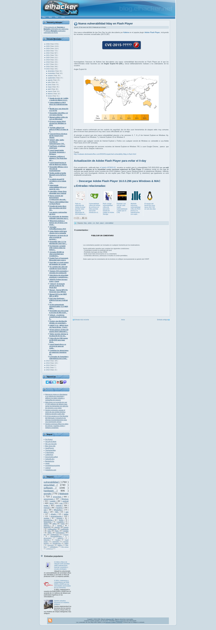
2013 (48, 363)
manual (47, 508)
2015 (48, 69)
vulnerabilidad (52, 482)
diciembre (51, 71)
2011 (48, 367)
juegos (66, 527)
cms (49, 531)
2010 (48, 370)
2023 (48, 51)
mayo (50, 87)
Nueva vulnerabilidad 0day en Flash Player (105, 23)
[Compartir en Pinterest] (86, 218)
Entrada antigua (162, 320)
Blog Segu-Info (50, 446)
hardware (50, 490)
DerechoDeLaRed (51, 457)
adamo (60, 545)
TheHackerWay (50, 450)
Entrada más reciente (81, 320)
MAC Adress (64, 547)
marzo (50, 91)
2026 (48, 44)
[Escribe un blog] (77, 218)
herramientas (49, 520)
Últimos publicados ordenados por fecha (55, 31)
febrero (50, 94)
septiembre (52, 78)
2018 (48, 62)
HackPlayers (49, 448)
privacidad (57, 497)
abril (49, 89)
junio (50, 85)
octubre (50, 76)
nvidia (46, 505)
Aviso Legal (119, 620)
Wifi (57, 512)
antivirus (47, 525)
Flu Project (48, 439)
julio (49, 82)
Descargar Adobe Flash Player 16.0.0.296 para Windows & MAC (119, 181)
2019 (48, 60)
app (67, 512)
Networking (48, 522)
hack (63, 524)
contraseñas (52, 529)
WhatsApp (58, 510)
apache (57, 527)
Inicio (123, 320)
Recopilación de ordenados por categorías (56, 28)
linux (52, 503)
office (55, 524)
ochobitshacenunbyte (52, 465)
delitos (66, 543)
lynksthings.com (50, 470)
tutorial (59, 505)
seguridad (50, 485)
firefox (61, 520)
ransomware (49, 499)
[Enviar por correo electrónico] (75, 218)
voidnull (48, 468)
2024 (48, 48)
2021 (48, 55)
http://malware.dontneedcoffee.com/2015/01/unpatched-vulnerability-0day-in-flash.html (105, 154)
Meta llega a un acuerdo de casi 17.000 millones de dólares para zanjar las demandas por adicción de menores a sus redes (56, 405)
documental (48, 538)
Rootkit (57, 540)
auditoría (61, 538)
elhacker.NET (110, 619)
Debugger (47, 540)
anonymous (60, 533)
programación (56, 516)
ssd (45, 510)
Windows (64, 499)
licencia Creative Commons (114, 622)
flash (57, 531)
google (48, 493)
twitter (66, 514)
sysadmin (60, 522)
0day (85, 223)
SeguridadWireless (56, 536)
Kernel (60, 525)
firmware (60, 518)
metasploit (55, 541)
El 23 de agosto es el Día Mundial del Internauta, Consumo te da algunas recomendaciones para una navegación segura (56, 419)
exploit (53, 501)
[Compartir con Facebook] (83, 218)
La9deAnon (49, 455)
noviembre (52, 73)
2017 (48, 64)
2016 (48, 66)
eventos (65, 531)
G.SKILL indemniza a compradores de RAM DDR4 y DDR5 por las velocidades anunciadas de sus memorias (62, 584)
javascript (47, 527)
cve (61, 503)
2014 (48, 361)
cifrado (53, 514)
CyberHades (49, 452)
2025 (48, 46)
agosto (50, 80)
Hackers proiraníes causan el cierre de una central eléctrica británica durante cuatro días (55, 412)
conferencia (54, 534)
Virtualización (57, 543)
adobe (46, 524)
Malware (63, 493)
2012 (48, 365)
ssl (45, 534)
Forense (65, 534)
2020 (48, 57)
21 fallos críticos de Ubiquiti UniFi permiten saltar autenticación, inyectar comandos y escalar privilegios (62, 565)
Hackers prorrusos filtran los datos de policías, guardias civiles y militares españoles (56, 426)
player (102, 223)
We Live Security (51, 444)
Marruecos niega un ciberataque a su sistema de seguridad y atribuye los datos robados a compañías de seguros (56, 397)
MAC (50, 533)
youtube (47, 518)
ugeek (47, 463)
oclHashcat (49, 548)
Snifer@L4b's (49, 459)
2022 (48, 53)
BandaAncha (49, 461)
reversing (51, 545)
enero (50, 96)
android (65, 501)
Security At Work (50, 441)
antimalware (54, 547)
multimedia (64, 529)
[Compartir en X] (80, 218)
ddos (46, 512)
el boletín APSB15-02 (108, 167)
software (50, 488)
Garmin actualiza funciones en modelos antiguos (61, 602)
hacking (59, 508)
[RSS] (50, 620)
